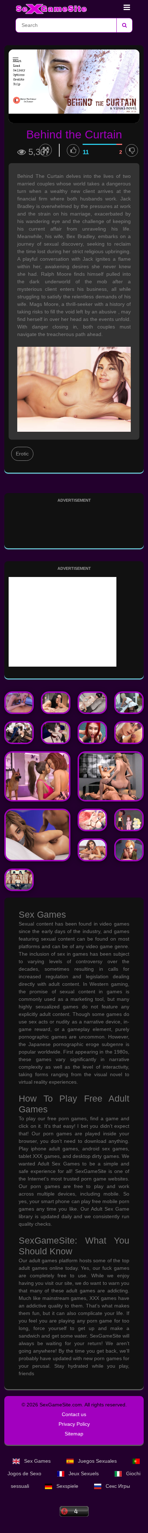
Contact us (74, 1414)
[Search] (124, 25)
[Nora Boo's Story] (129, 702)
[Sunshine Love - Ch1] (19, 702)
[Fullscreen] (45, 150)
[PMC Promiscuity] (19, 732)
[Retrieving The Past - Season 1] (111, 776)
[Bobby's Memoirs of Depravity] (37, 835)
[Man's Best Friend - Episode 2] (37, 776)
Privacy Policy (74, 1424)
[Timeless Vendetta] (92, 702)
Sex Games (37, 1461)
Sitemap (74, 1434)
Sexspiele (67, 1486)
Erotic (22, 453)
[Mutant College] (129, 732)
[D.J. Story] (92, 732)
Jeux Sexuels (83, 1473)
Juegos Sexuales (97, 1461)
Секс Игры (117, 1486)
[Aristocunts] (92, 820)
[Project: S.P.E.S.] (55, 732)
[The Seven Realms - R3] (55, 702)
